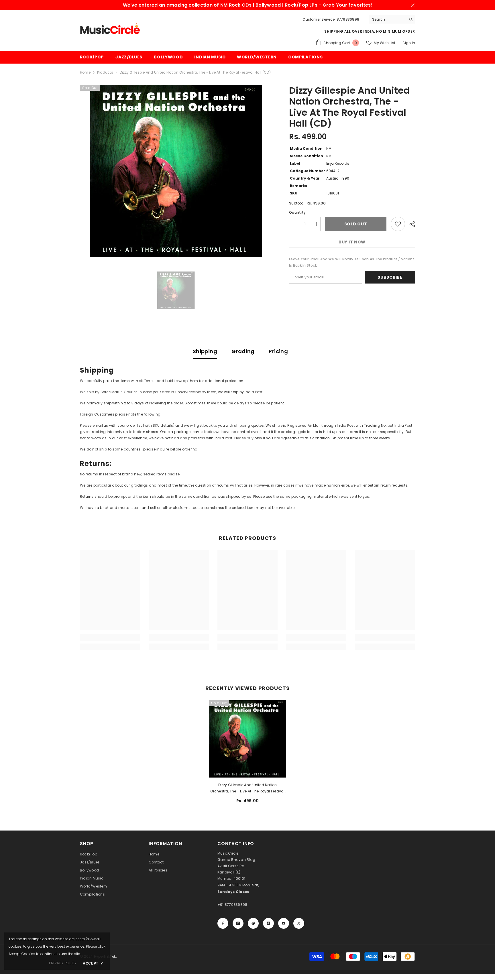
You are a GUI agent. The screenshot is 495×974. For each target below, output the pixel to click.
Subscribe (390, 277)
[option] (176, 171)
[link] (110, 637)
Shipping (205, 351)
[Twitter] (298, 923)
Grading (243, 351)
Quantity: (298, 212)
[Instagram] (238, 923)
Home (85, 72)
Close (412, 5)
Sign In (408, 42)
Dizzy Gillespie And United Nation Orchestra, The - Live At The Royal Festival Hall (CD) (247, 788)
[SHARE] (410, 224)
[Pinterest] (253, 923)
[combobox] (387, 19)
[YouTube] (283, 923)
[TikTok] (268, 923)
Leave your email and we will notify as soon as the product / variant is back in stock (351, 262)
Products (105, 72)
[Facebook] (222, 923)
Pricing (278, 351)
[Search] (392, 19)
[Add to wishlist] (398, 224)
